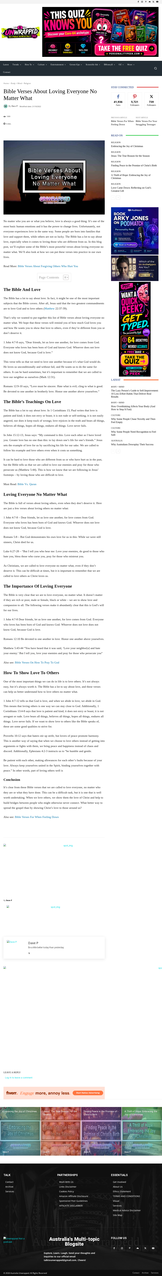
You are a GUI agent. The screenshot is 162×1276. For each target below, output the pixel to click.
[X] (153, 2)
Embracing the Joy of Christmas (127, 146)
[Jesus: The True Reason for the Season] (61, 1131)
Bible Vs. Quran (27, 484)
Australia (116, 441)
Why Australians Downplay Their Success (132, 444)
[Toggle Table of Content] (64, 277)
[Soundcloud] (150, 2)
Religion (27, 83)
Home (6, 83)
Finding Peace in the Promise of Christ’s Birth (134, 165)
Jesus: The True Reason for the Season (130, 155)
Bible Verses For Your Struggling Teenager (146, 123)
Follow (135, 95)
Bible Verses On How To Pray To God (37, 662)
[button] (155, 68)
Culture (115, 415)
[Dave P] (6, 106)
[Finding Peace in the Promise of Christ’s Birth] (101, 1131)
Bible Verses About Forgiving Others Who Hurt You (48, 266)
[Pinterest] (146, 2)
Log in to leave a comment (18, 1077)
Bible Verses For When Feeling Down (37, 817)
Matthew (49, 308)
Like (118, 95)
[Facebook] (138, 2)
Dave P (15, 106)
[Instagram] (142, 2)
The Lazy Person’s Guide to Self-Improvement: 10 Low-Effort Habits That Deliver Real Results (134, 393)
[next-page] (118, 198)
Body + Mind (16, 83)
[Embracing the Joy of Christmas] (20, 1131)
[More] (79, 132)
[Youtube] (157, 2)
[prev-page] (113, 198)
